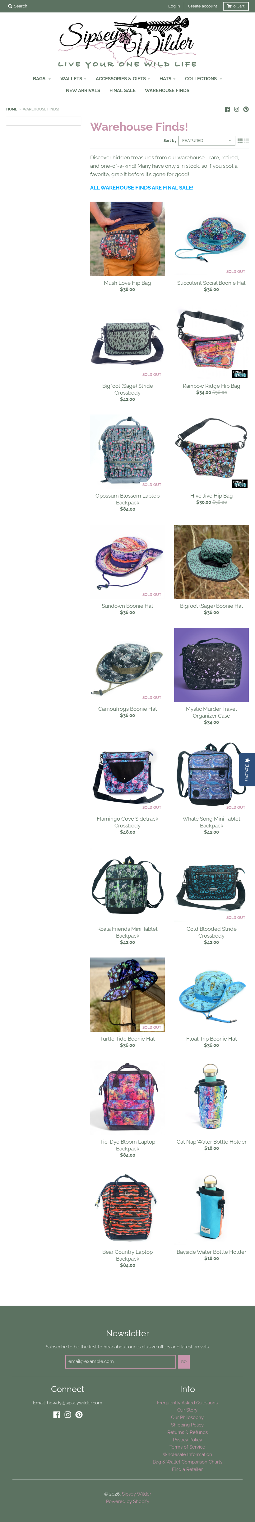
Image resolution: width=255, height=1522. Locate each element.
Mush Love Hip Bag (127, 283)
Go (184, 1362)
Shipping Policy (187, 1424)
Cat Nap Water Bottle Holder (212, 1142)
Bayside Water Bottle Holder (211, 1252)
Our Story (187, 1409)
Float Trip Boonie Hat (211, 1039)
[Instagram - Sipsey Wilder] (236, 109)
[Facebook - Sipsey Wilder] (227, 109)
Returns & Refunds (187, 1432)
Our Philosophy (187, 1417)
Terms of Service (187, 1446)
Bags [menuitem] (40, 78)
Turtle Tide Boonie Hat (127, 1039)
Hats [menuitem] (165, 78)
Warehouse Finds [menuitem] (167, 90)
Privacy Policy (187, 1439)
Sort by (170, 140)
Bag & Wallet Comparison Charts (187, 1461)
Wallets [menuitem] (71, 78)
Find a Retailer (187, 1469)
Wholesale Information (187, 1454)
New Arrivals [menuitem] (83, 90)
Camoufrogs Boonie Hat (127, 709)
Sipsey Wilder (136, 1493)
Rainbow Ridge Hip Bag (211, 386)
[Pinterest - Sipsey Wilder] (246, 109)
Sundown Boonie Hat (127, 606)
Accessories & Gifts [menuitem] (121, 78)
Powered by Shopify (127, 1501)
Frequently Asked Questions (187, 1402)
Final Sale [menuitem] (122, 90)
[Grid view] (240, 140)
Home (11, 109)
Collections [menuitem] (201, 78)
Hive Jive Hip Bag (211, 496)
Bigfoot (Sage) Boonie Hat (211, 606)
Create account (202, 6)
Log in (174, 6)
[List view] (246, 140)
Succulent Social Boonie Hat (211, 283)
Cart (238, 6)
